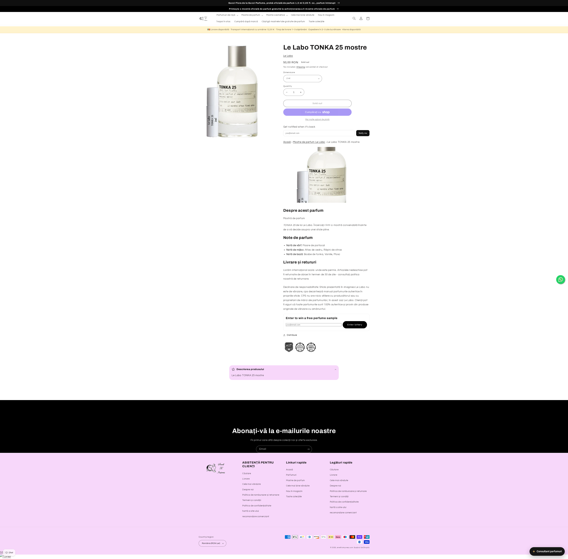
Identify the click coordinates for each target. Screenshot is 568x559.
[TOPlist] (5, 556)
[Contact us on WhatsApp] (560, 279)
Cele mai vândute (251, 484)
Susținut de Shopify (361, 547)
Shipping (300, 67)
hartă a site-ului (250, 511)
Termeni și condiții (251, 500)
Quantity (287, 86)
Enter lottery (354, 324)
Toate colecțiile (294, 496)
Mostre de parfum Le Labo (309, 142)
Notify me (363, 133)
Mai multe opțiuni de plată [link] (317, 119)
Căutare (246, 473)
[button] (227, 15)
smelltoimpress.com (345, 547)
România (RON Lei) (211, 543)
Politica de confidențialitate (256, 506)
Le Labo (288, 56)
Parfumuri (291, 475)
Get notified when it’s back (299, 127)
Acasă (287, 142)
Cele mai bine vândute (297, 486)
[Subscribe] (308, 449)
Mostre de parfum (295, 480)
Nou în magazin (294, 491)
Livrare (246, 479)
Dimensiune (289, 72)
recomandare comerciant (255, 516)
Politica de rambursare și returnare (260, 495)
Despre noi (248, 489)
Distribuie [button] (292, 335)
